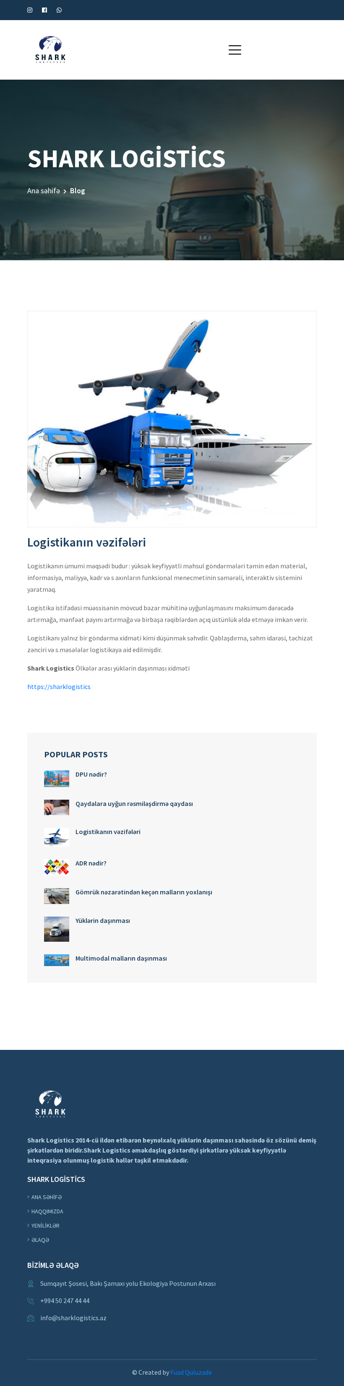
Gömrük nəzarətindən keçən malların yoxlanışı (144, 892)
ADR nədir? (91, 863)
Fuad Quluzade (191, 1372)
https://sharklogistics (59, 686)
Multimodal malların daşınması (121, 958)
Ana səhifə (43, 190)
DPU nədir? (91, 774)
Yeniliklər (45, 1225)
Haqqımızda (47, 1211)
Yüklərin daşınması (103, 920)
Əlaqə (40, 1240)
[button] (235, 49)
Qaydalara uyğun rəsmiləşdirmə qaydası (134, 803)
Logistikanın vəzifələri (108, 831)
